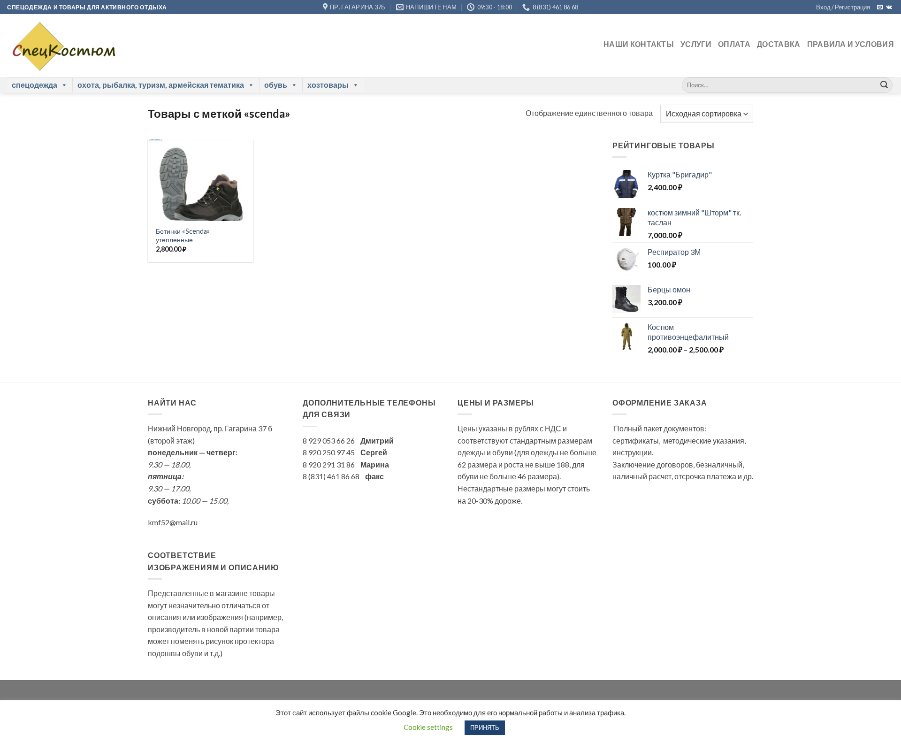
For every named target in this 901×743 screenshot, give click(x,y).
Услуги (695, 43)
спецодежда (34, 84)
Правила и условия (850, 43)
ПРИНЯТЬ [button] (484, 727)
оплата (734, 43)
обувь (275, 84)
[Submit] (884, 85)
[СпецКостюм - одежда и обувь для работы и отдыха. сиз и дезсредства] (61, 45)
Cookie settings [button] (428, 727)
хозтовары (328, 84)
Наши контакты (638, 43)
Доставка (779, 43)
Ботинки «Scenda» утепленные (183, 235)
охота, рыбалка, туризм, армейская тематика (160, 84)
